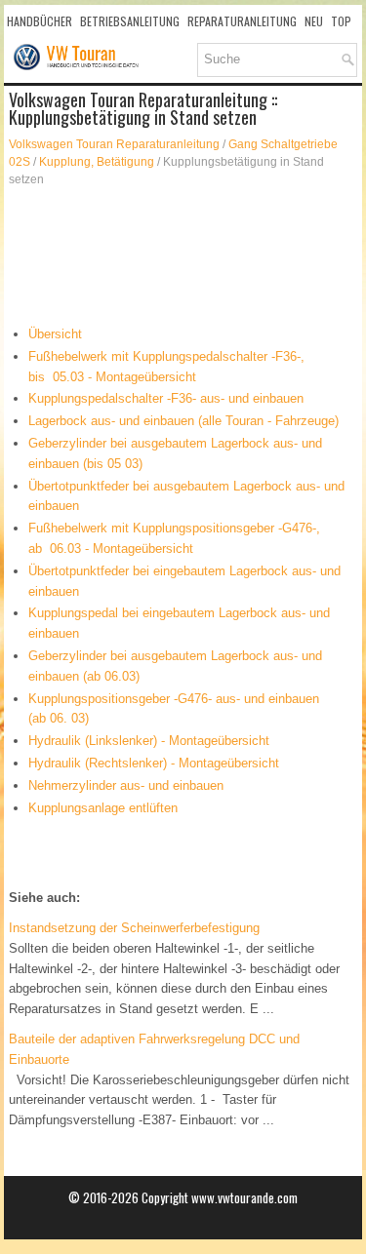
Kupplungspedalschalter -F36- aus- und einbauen (166, 398)
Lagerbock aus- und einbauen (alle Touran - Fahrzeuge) (183, 420)
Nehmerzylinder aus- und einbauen (126, 785)
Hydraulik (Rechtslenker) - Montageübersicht (153, 763)
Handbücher (39, 21)
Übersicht (55, 334)
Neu (314, 21)
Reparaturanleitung (242, 21)
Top (341, 21)
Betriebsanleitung (130, 21)
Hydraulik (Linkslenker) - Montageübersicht (148, 740)
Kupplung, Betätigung (96, 162)
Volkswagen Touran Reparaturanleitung (114, 144)
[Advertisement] (183, 256)
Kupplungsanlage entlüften (103, 808)
